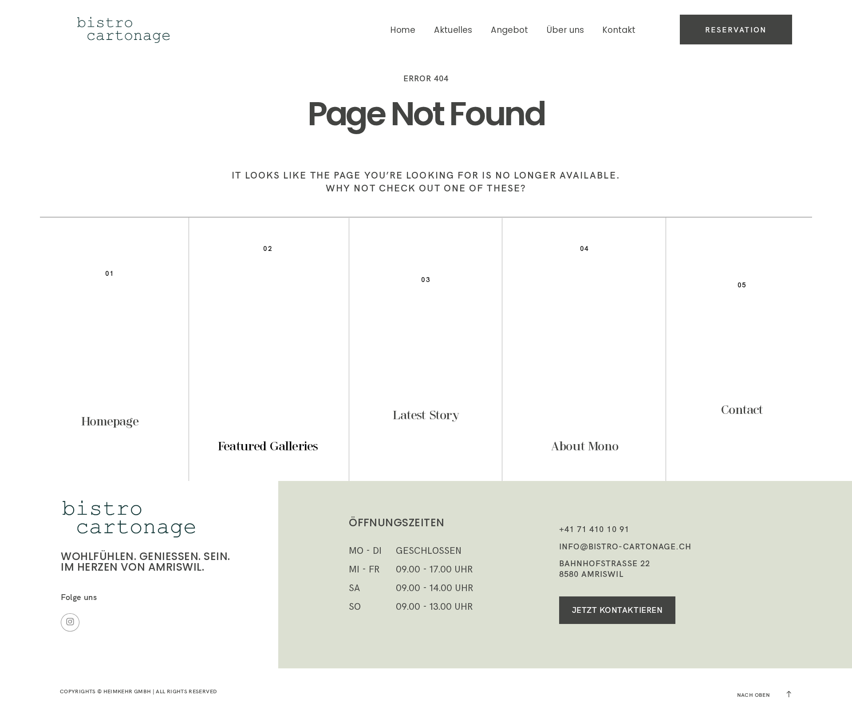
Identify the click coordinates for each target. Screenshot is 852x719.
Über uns (565, 30)
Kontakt (619, 30)
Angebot (510, 30)
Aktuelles (453, 30)
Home (403, 30)
